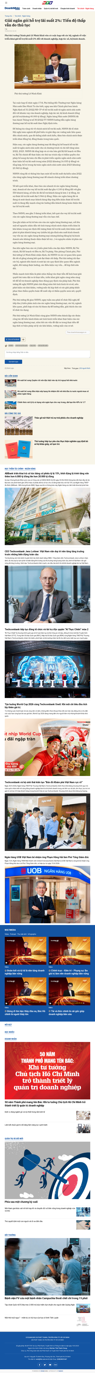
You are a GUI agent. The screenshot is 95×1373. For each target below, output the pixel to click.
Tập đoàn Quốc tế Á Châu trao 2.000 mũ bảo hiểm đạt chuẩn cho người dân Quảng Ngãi (40, 1305)
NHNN (11, 345)
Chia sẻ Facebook (13, 339)
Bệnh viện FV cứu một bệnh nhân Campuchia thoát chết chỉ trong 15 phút (46, 1298)
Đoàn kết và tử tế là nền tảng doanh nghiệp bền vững (24, 972)
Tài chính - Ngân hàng (85, 8)
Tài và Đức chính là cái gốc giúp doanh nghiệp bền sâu (66, 1013)
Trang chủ (8, 16)
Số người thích (85, 368)
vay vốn (32, 345)
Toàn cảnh (26, 8)
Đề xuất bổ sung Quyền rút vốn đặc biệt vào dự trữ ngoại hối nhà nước (47, 380)
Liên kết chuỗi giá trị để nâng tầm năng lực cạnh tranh (26, 1125)
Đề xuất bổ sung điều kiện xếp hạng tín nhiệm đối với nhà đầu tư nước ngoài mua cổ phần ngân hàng (53, 392)
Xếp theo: (67, 368)
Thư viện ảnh (22, 934)
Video (7, 934)
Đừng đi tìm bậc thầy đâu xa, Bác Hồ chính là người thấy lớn (25, 1013)
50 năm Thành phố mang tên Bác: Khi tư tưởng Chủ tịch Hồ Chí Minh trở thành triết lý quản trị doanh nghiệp (45, 1104)
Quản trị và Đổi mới (51, 8)
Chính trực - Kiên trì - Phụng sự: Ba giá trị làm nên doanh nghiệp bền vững (69, 972)
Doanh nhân (37, 8)
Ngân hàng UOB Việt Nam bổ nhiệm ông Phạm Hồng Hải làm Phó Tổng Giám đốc (47, 857)
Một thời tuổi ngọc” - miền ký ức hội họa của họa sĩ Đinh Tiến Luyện (31, 1318)
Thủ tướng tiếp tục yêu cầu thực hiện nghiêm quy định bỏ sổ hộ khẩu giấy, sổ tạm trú (61, 442)
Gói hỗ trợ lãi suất (21, 345)
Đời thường (10, 1235)
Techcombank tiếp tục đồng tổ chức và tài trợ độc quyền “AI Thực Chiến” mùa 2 (46, 629)
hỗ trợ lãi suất (42, 345)
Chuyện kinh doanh (67, 8)
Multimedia (10, 930)
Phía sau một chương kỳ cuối (21, 1201)
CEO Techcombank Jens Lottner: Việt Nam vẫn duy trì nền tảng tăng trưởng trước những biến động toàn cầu (44, 553)
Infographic (32, 934)
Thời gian (75, 368)
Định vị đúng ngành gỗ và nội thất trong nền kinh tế (25, 1112)
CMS (44, 1371)
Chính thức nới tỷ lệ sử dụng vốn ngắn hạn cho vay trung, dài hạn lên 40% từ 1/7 (51, 402)
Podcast (13, 934)
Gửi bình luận (13, 362)
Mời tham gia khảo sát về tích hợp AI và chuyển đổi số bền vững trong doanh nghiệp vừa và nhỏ (40, 1209)
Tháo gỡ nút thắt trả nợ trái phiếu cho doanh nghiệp (58, 418)
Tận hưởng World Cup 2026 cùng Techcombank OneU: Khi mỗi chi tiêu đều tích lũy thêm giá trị (46, 706)
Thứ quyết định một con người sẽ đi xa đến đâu (24, 1221)
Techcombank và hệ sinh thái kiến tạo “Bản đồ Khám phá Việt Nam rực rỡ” (44, 782)
